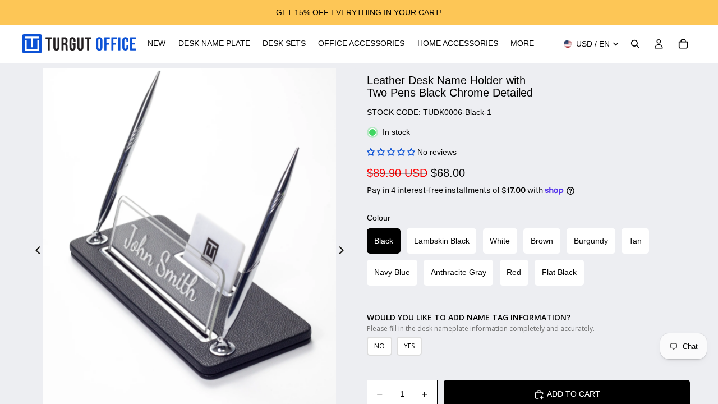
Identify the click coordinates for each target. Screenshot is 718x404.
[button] (391, 152)
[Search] (635, 43)
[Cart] (683, 43)
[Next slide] (344, 251)
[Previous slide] (34, 251)
